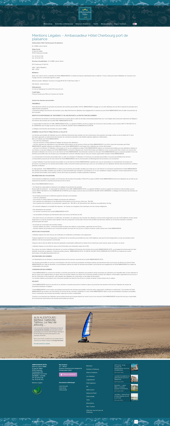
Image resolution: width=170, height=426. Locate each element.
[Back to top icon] (136, 422)
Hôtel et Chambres (91, 372)
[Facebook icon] (131, 421)
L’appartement (90, 380)
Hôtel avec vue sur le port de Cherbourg (94, 411)
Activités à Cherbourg (92, 369)
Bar (87, 386)
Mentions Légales (37, 383)
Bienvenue (89, 366)
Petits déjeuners (91, 383)
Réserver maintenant (69, 374)
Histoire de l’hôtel (91, 393)
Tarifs (88, 400)
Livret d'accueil (63, 386)
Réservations (90, 403)
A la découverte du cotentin (42, 343)
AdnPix (42, 421)
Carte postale (63, 390)
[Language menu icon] (135, 24)
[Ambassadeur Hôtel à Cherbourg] (85, 13)
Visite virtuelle (90, 396)
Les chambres (90, 376)
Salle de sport (90, 390)
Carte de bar (62, 388)
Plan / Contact (90, 406)
